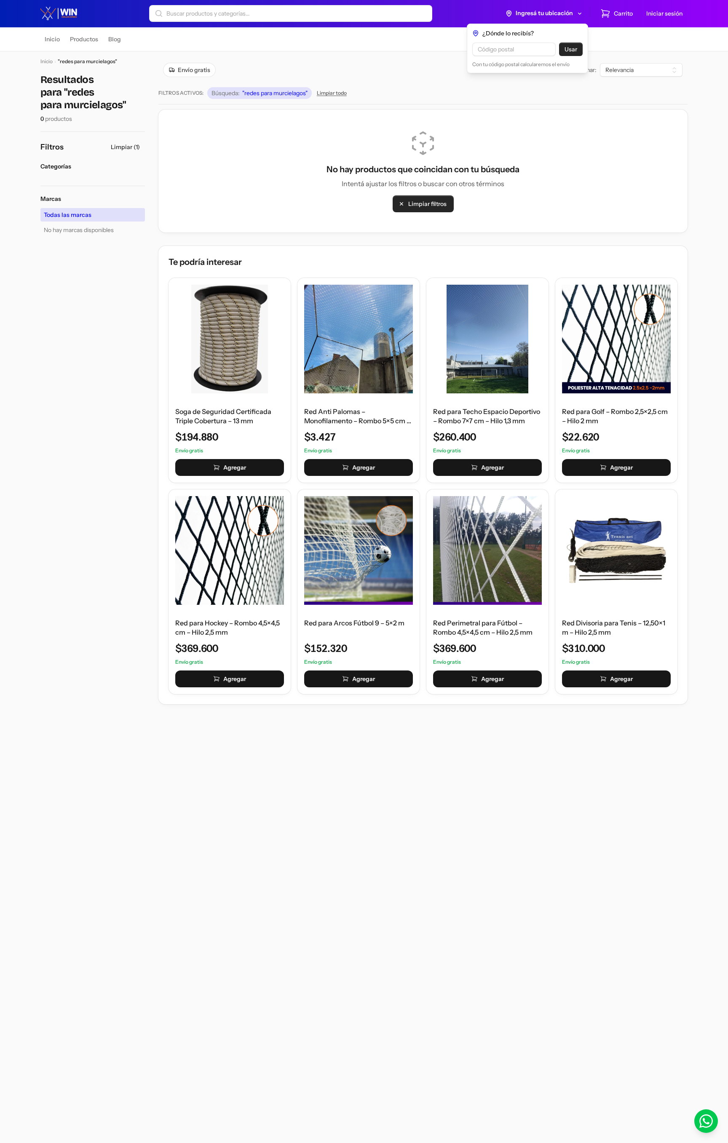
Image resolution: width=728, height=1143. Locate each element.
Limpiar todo (332, 93)
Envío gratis (194, 70)
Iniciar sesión (664, 13)
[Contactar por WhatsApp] (706, 1121)
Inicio (46, 61)
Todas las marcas (67, 215)
